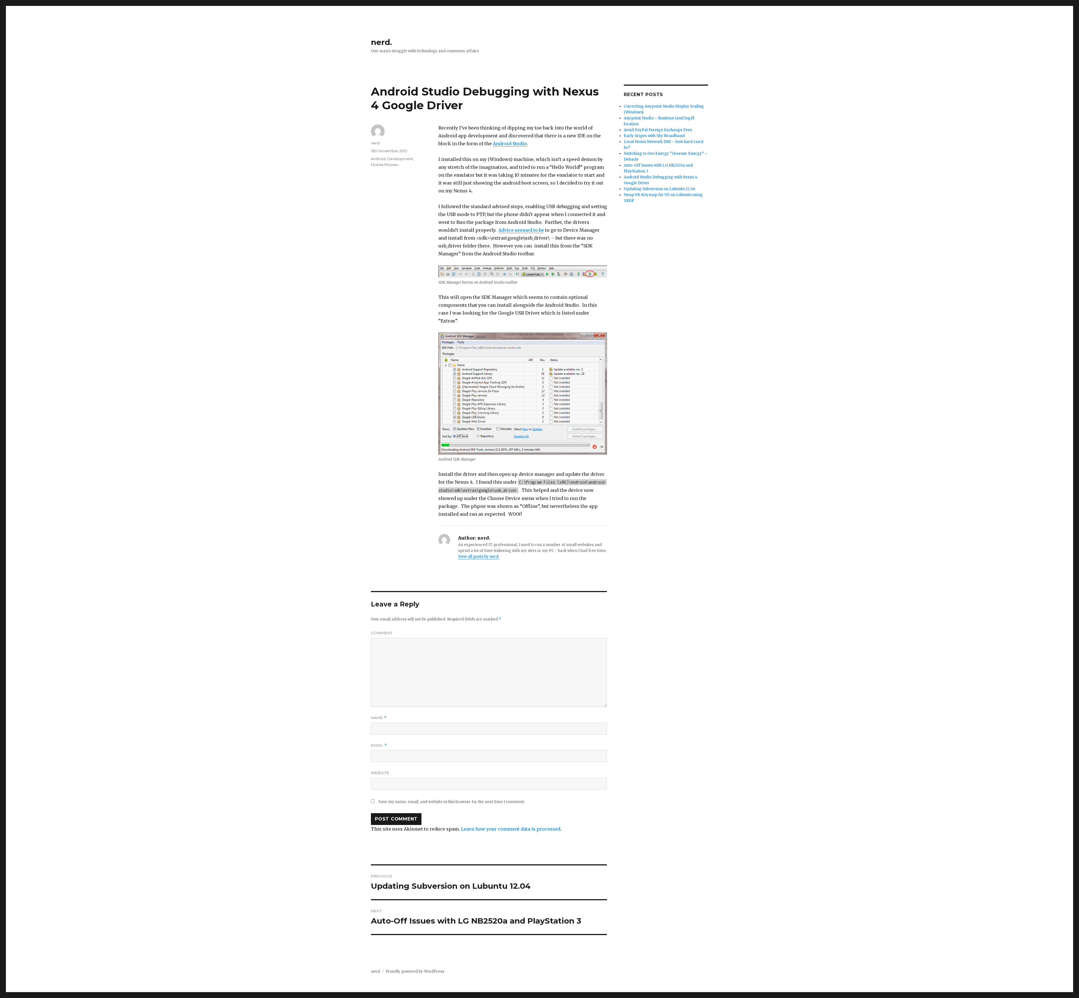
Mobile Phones (384, 164)
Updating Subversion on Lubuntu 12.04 (659, 189)
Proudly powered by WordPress (415, 971)
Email (379, 745)
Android (378, 158)
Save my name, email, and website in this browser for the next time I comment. (451, 801)
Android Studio (510, 143)
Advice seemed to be (521, 230)
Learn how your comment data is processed (510, 829)
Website (380, 772)
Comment (382, 633)
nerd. (381, 42)
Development (400, 158)
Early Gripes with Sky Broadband (654, 135)
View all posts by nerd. (478, 556)
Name (379, 717)
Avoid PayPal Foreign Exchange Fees (658, 130)
